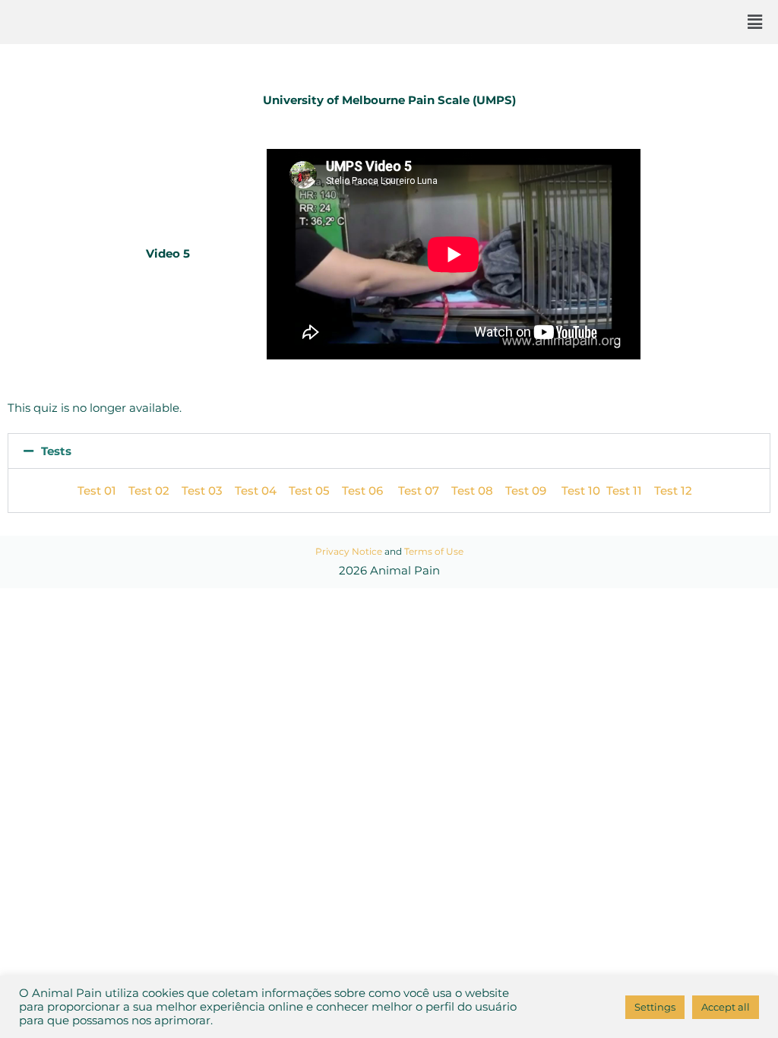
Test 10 (583, 490)
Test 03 (202, 490)
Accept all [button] (725, 1007)
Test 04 (256, 490)
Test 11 (624, 490)
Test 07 (418, 490)
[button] (754, 22)
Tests (56, 451)
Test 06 (370, 490)
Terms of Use (433, 551)
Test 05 (309, 490)
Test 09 (533, 490)
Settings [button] (654, 1007)
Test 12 (673, 490)
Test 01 (96, 490)
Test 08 (472, 490)
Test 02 (148, 490)
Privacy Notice (348, 551)
